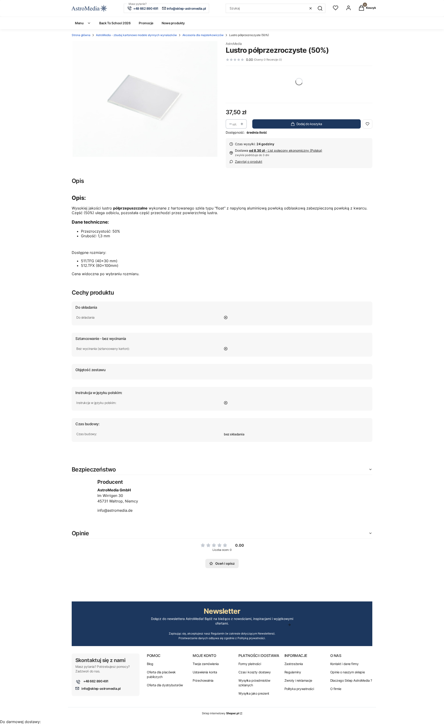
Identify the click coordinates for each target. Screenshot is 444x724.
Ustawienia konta (205, 672)
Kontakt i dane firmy (344, 664)
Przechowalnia (203, 680)
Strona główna (81, 35)
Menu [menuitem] (79, 23)
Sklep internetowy (220, 713)
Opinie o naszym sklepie (347, 672)
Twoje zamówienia (206, 664)
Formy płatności (249, 664)
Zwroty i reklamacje (298, 680)
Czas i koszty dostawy (254, 672)
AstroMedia (234, 44)
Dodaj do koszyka (309, 124)
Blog (150, 664)
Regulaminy (292, 672)
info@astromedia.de (115, 510)
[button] (320, 8)
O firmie (335, 689)
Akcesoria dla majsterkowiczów (203, 35)
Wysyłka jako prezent (253, 693)
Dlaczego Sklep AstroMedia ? (351, 680)
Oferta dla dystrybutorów (165, 685)
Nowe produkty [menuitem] (173, 23)
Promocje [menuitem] (146, 23)
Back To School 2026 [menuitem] (114, 23)
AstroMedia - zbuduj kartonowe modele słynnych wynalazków (136, 35)
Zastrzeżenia (293, 664)
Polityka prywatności (299, 689)
